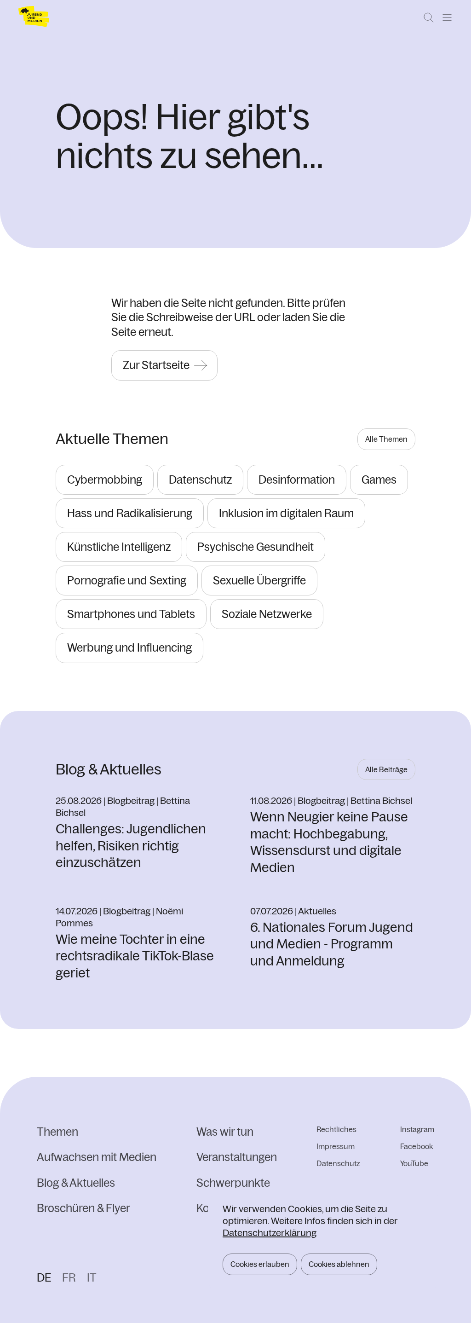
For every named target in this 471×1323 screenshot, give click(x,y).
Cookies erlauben (259, 1264)
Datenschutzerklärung (269, 1232)
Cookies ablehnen (339, 1264)
